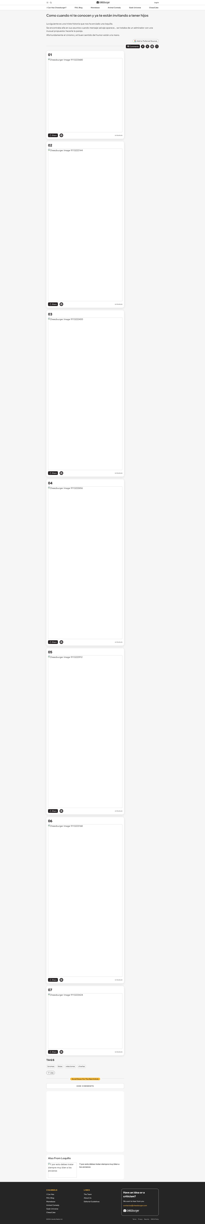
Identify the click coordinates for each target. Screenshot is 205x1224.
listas (60, 1066)
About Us (87, 1198)
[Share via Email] (157, 46)
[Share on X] (147, 46)
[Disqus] (85, 1122)
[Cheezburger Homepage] (103, 2)
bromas (51, 1066)
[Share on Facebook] (143, 46)
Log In (156, 3)
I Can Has (50, 1194)
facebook (119, 135)
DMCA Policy (155, 1219)
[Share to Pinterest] (152, 46)
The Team (88, 1194)
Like (51, 1073)
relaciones (70, 1066)
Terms (134, 1219)
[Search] (51, 2)
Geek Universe (52, 1209)
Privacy (140, 1219)
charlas (81, 1066)
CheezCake (50, 1212)
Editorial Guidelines (92, 1201)
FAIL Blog (50, 1198)
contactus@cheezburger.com (135, 1205)
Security (146, 1219)
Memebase (50, 1201)
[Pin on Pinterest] (61, 135)
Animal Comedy (52, 1205)
